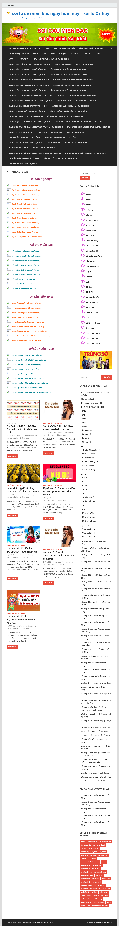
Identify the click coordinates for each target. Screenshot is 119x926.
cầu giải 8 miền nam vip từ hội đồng (24, 158)
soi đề (109, 902)
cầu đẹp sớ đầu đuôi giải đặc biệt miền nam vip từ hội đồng (35, 153)
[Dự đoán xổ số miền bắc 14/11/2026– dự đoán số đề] (23, 535)
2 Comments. (24, 438)
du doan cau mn (105, 842)
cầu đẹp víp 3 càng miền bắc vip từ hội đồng (28, 106)
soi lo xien (104, 895)
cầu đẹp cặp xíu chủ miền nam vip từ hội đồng (67, 143)
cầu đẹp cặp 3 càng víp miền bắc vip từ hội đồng (30, 64)
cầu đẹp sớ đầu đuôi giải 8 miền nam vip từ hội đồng (32, 148)
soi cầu (104, 862)
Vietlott (74, 54)
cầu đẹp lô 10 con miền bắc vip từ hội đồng (74, 64)
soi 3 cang (84, 855)
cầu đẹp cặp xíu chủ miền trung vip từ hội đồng (30, 122)
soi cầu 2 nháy (86, 865)
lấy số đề (103, 852)
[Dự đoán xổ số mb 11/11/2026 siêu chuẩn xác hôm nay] (23, 601)
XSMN (44, 54)
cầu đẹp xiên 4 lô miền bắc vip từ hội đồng (68, 111)
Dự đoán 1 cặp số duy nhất (90, 848)
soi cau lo (93, 858)
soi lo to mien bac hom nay (90, 895)
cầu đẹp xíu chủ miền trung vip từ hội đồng (28, 132)
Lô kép (88, 282)
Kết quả (62, 54)
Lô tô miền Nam (92, 318)
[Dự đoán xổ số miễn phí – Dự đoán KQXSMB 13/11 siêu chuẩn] (59, 474)
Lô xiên (89, 277)
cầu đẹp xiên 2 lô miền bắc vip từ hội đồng (70, 106)
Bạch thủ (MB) (92, 240)
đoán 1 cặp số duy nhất (100, 905)
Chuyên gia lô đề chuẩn (64, 48)
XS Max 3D (90, 235)
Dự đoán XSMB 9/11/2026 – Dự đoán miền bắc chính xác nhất (22, 429)
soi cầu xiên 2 (85, 882)
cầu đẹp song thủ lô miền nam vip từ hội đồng (85, 153)
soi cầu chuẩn (97, 865)
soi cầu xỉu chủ (99, 885)
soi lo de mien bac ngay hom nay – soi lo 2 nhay (60, 13)
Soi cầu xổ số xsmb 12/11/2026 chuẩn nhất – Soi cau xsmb (59, 555)
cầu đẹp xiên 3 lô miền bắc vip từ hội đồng (27, 111)
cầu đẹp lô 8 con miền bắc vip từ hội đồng (68, 90)
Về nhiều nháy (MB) (94, 256)
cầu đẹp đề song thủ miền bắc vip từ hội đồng (29, 85)
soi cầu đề (84, 889)
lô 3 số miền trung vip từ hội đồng (24, 137)
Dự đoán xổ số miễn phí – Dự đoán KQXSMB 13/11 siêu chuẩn (59, 491)
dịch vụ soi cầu (86, 845)
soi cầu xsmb (97, 882)
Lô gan (88, 271)
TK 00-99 (90, 307)
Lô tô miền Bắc (92, 312)
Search (85, 178)
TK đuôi (89, 292)
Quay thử (23, 59)
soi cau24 (84, 858)
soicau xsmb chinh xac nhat (90, 862)
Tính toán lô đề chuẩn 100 (91, 48)
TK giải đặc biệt (92, 297)
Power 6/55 (91, 230)
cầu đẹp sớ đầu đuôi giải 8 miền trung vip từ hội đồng (79, 122)
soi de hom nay (95, 889)
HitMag (109, 922)
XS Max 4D (90, 225)
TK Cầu (87, 54)
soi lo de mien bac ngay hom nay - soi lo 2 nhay (36, 922)
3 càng (83, 842)
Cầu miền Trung (92, 266)
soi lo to (94, 892)
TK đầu (89, 287)
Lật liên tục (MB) (93, 246)
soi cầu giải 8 (85, 868)
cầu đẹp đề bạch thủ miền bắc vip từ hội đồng (29, 80)
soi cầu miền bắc (86, 872)
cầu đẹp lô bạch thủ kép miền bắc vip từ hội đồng (31, 95)
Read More (11, 455)
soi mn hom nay (86, 902)
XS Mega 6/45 (92, 220)
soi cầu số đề (85, 878)
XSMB (35, 54)
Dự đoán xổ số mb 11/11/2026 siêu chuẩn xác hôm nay (21, 619)
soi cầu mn (99, 875)
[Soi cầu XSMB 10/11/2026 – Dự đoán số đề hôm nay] (59, 411)
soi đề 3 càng (85, 905)
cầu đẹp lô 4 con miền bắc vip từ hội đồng (72, 85)
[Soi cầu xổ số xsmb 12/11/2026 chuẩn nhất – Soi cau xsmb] (59, 537)
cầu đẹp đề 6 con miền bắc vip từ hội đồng (68, 69)
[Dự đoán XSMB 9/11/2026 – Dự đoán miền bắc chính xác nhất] (23, 411)
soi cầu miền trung (87, 875)
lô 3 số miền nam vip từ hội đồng (23, 164)
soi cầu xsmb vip (86, 885)
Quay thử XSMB (93, 333)
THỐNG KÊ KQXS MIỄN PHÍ (19, 54)
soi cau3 (93, 855)
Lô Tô (11, 59)
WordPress (99, 922)
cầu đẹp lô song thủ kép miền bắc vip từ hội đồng (31, 101)
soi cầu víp (95, 878)
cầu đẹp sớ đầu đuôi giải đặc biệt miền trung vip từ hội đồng (36, 127)
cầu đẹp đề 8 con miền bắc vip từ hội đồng (27, 75)
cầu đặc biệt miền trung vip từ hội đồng (65, 116)
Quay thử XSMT (93, 338)
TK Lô (98, 54)
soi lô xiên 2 (85, 899)
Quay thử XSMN (93, 343)
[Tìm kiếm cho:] (96, 377)
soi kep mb (106, 889)
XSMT (52, 54)
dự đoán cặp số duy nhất (89, 852)
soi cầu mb (95, 868)
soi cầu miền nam (100, 872)
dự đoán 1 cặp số (99, 845)
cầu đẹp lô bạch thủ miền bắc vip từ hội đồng (77, 95)
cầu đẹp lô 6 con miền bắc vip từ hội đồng (27, 90)
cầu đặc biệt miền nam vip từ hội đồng (26, 143)
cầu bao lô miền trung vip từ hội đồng (26, 116)
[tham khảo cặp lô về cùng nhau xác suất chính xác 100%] (23, 474)
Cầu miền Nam (92, 261)
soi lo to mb (103, 892)
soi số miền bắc (99, 902)
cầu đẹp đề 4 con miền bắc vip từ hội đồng (27, 69)
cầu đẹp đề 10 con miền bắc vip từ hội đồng (69, 75)
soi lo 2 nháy (85, 892)
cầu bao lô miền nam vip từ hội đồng (60, 137)
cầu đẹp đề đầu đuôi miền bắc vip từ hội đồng (73, 80)
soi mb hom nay (97, 899)
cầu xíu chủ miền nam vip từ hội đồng (60, 158)
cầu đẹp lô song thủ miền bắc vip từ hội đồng (77, 101)
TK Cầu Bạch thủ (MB (91, 450)
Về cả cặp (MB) (92, 251)
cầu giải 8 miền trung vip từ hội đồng (67, 132)
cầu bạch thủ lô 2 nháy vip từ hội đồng (51, 59)
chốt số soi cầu (93, 842)
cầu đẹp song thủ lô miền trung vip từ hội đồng (88, 127)
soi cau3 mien (102, 855)
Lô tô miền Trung (93, 323)
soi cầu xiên (106, 878)
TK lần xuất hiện (92, 302)
